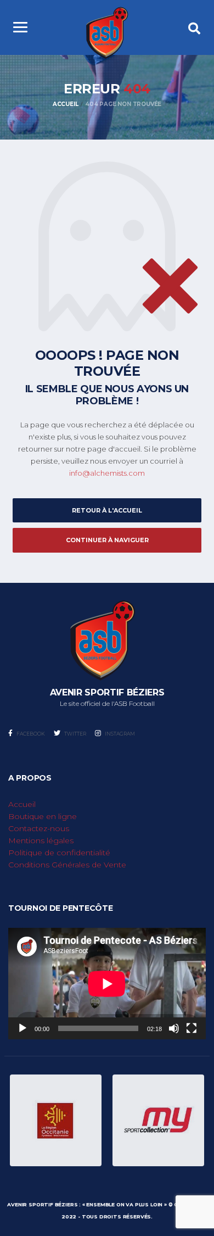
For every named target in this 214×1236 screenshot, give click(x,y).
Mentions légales (41, 840)
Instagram (119, 734)
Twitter (74, 734)
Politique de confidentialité (59, 853)
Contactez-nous (38, 828)
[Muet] (173, 1028)
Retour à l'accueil (107, 510)
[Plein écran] (191, 1028)
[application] (107, 983)
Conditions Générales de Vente (67, 865)
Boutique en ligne (42, 816)
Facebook (30, 734)
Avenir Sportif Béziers (42, 1204)
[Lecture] (22, 1028)
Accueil (22, 804)
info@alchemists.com (107, 473)
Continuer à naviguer (107, 540)
